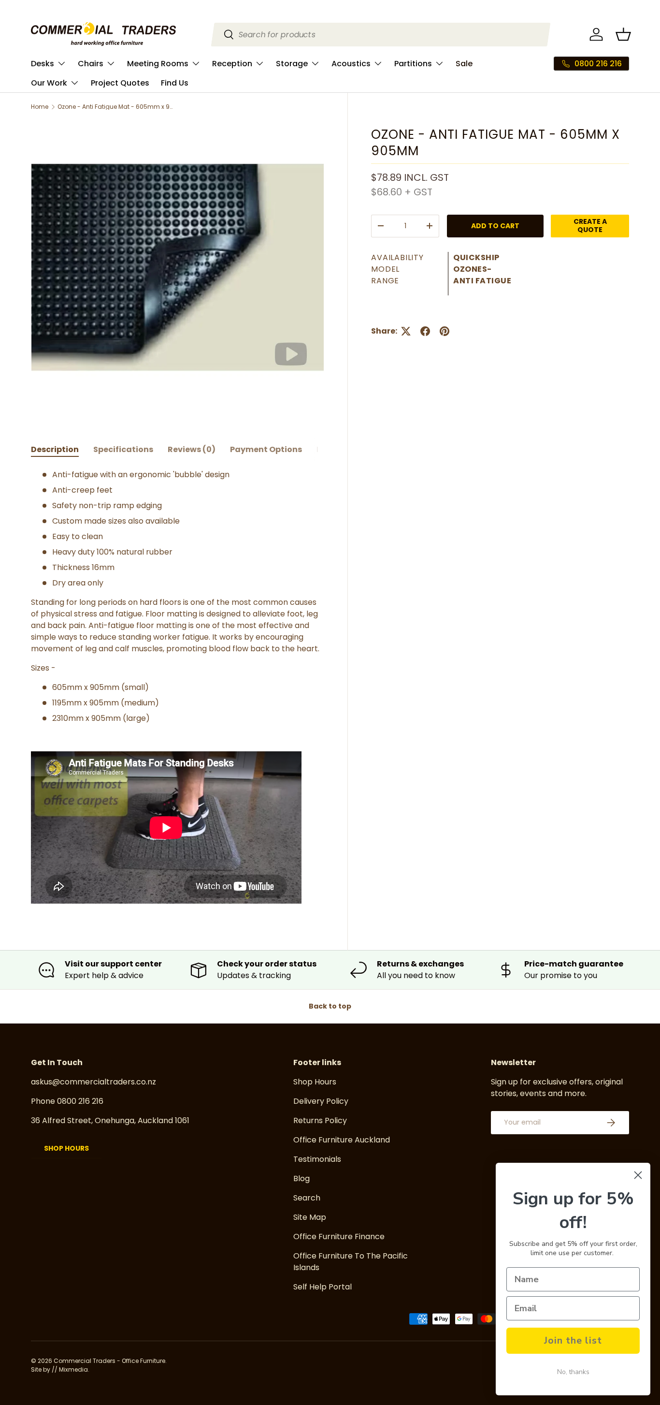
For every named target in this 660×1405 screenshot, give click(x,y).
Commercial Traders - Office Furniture (109, 1361)
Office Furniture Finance (339, 1236)
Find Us (174, 82)
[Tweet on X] (406, 331)
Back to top (330, 1006)
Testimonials (317, 1159)
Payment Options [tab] (266, 449)
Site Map (309, 1217)
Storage (292, 63)
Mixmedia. (74, 1369)
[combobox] (381, 34)
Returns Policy (320, 1120)
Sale (464, 63)
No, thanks (573, 1371)
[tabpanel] (177, 688)
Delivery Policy (320, 1101)
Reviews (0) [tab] (191, 449)
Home (39, 107)
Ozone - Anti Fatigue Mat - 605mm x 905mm (115, 107)
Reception (232, 63)
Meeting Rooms (157, 63)
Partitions (413, 63)
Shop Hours (66, 1148)
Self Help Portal (322, 1286)
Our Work (49, 82)
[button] (623, 34)
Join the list (573, 1340)
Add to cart (495, 226)
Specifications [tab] (123, 449)
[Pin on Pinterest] (444, 331)
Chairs (90, 63)
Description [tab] (55, 449)
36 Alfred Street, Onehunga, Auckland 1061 (110, 1120)
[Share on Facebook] (425, 331)
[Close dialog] (638, 1175)
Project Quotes (120, 82)
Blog (301, 1178)
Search (306, 1197)
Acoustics (351, 63)
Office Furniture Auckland (341, 1139)
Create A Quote (590, 225)
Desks (42, 63)
